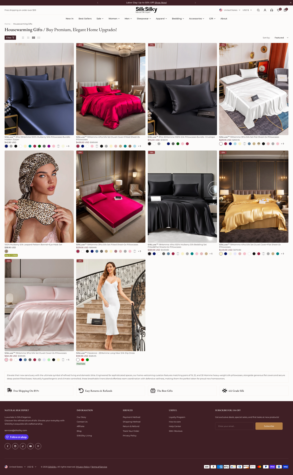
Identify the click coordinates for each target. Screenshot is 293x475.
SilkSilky (52, 467)
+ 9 (139, 146)
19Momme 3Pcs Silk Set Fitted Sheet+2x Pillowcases (107, 244)
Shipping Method (131, 421)
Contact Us (82, 421)
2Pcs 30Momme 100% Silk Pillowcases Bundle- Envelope (181, 137)
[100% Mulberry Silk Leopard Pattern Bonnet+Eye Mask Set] (39, 197)
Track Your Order (131, 431)
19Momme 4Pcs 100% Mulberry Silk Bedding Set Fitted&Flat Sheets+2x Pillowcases (177, 245)
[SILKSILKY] (146, 10)
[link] (271, 10)
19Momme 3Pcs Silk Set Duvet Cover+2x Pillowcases (36, 353)
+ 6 (67, 146)
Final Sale (81, 364)
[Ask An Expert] (271, 10)
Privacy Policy (129, 435)
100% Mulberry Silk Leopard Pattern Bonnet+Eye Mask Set (33, 244)
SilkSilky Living (84, 435)
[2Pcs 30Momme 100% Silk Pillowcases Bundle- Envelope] (182, 89)
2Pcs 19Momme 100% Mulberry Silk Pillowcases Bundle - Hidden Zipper (38, 138)
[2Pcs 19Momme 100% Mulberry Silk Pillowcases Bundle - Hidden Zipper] (39, 89)
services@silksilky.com (16, 430)
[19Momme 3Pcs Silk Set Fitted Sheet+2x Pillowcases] (110, 197)
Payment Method (131, 417)
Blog (79, 431)
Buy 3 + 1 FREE (11, 255)
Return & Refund (131, 426)
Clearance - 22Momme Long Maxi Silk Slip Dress (105, 353)
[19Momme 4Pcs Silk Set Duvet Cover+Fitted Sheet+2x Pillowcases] (110, 89)
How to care (175, 421)
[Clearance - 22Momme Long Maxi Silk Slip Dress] (110, 305)
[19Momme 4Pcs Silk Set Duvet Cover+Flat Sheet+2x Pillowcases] (253, 197)
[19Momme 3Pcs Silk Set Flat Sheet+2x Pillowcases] (253, 89)
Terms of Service (99, 467)
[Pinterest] (38, 446)
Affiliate (80, 426)
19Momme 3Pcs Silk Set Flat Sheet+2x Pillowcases (249, 137)
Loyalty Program (177, 417)
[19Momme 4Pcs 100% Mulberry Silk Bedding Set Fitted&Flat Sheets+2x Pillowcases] (182, 197)
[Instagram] (15, 446)
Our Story (81, 417)
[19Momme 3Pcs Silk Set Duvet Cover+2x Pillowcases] (39, 305)
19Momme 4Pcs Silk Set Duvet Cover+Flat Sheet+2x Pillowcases (250, 245)
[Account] (265, 10)
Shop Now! (161, 2)
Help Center (175, 426)
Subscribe (269, 426)
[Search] (258, 10)
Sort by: (266, 37)
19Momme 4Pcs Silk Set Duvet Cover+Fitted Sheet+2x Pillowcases (108, 138)
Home (7, 24)
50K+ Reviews (175, 431)
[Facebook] (8, 446)
